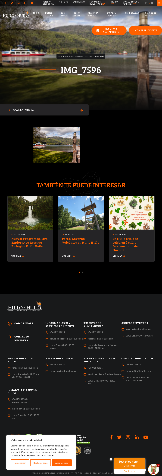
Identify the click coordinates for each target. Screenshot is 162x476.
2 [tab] (82, 272)
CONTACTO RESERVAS (18, 338)
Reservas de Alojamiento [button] (93, 324)
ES (152, 3)
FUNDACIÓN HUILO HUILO (96, 3)
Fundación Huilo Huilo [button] (20, 360)
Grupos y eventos (111, 14)
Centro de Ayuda (150, 14)
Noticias (63, 2)
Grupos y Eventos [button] (134, 322)
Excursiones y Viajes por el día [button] (99, 360)
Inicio (36, 13)
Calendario (79, 2)
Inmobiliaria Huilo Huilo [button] (22, 391)
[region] (41, 452)
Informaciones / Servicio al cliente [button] (60, 324)
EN (146, 3)
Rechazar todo (40, 462)
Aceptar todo (62, 462)
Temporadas (132, 13)
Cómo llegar (77, 14)
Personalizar (20, 462)
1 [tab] (79, 272)
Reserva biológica (48, 3)
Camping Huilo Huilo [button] (137, 358)
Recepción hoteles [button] (59, 358)
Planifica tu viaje (93, 14)
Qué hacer (63, 14)
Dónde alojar (49, 14)
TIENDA (114, 2)
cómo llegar (20, 323)
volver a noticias (21, 109)
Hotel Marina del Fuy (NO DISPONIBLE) (79, 56)
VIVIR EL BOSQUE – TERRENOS (131, 3)
